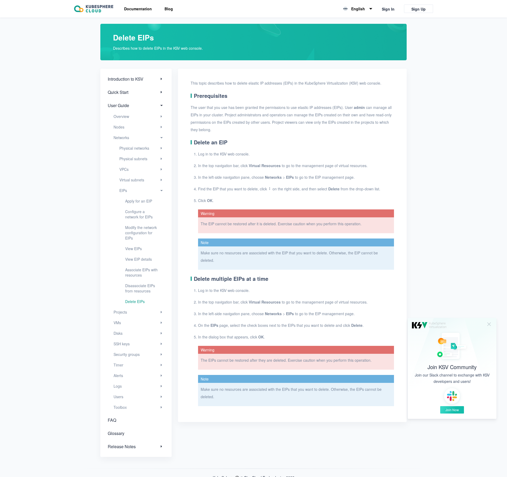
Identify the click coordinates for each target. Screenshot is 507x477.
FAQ (112, 420)
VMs (117, 322)
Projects (120, 312)
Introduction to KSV (125, 79)
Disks (118, 333)
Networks (121, 137)
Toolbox (120, 407)
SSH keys (122, 343)
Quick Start (118, 92)
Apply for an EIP (138, 201)
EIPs (123, 190)
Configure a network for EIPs (139, 214)
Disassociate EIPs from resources (140, 288)
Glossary (116, 433)
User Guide (118, 105)
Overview (121, 116)
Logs (118, 386)
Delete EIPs (135, 301)
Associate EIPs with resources (141, 272)
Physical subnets (133, 158)
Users (118, 396)
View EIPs (133, 248)
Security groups (127, 354)
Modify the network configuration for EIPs (141, 233)
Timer (118, 365)
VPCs (124, 169)
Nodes (119, 127)
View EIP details (138, 259)
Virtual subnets (131, 179)
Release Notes (122, 446)
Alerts (118, 375)
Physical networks (134, 148)
